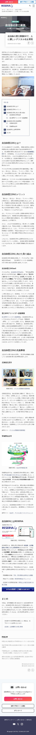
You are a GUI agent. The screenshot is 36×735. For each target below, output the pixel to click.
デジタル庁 (18, 154)
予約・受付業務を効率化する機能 (23, 575)
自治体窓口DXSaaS (13, 115)
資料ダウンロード (9, 720)
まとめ (7, 132)
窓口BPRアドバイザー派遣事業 (17, 118)
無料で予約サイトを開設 (27, 2)
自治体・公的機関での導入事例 (14, 626)
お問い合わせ (9, 2)
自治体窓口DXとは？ (11, 106)
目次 (5, 102)
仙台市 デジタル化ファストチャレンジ (21, 513)
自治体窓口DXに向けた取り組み (14, 112)
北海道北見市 (11, 123)
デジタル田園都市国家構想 (22, 388)
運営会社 (29, 720)
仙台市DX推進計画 (22, 468)
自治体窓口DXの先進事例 (12, 121)
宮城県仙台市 (11, 126)
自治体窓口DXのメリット (12, 109)
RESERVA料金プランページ (23, 579)
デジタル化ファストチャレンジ (13, 475)
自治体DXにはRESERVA (12, 129)
